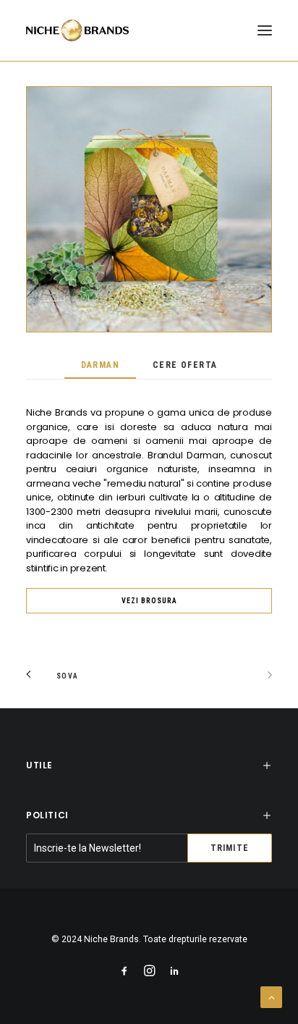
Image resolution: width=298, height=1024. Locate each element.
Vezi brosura (149, 601)
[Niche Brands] (77, 30)
